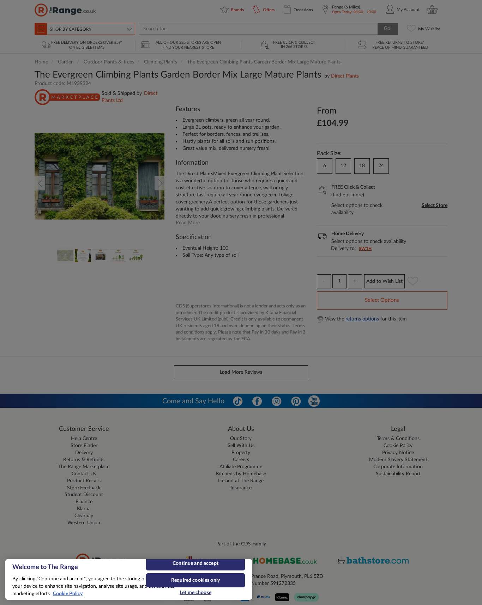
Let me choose (195, 592)
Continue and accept (195, 563)
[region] (128, 579)
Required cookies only (195, 580)
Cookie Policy (68, 593)
